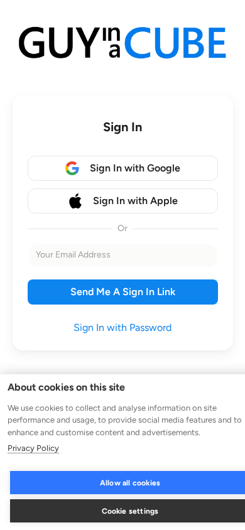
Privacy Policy (33, 448)
